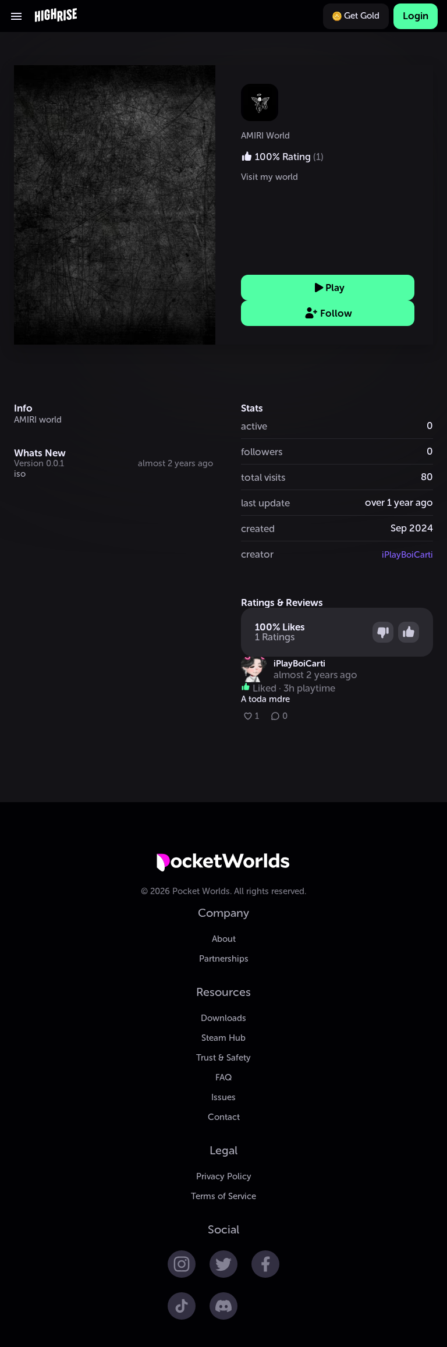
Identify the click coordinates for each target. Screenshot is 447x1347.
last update (265, 503)
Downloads (223, 1018)
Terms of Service (223, 1196)
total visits (263, 477)
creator (257, 554)
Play (335, 287)
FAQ (223, 1077)
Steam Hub (223, 1038)
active (254, 426)
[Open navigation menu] (16, 16)
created (258, 528)
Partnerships (224, 958)
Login (415, 16)
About (224, 939)
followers (261, 451)
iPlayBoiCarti (407, 555)
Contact (224, 1117)
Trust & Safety (223, 1057)
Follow (336, 313)
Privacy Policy (223, 1176)
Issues (223, 1097)
